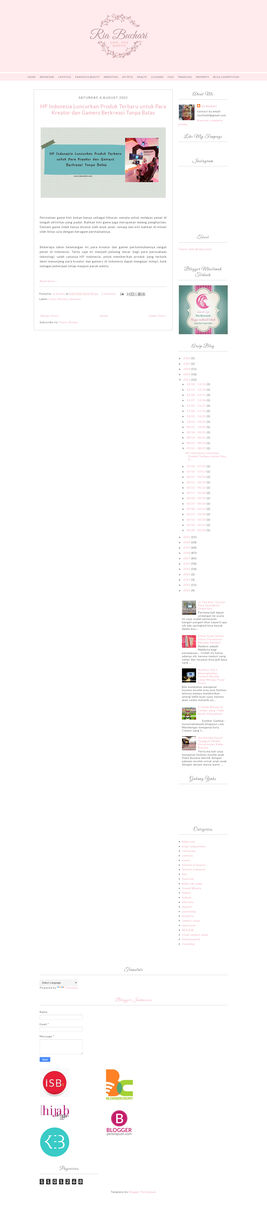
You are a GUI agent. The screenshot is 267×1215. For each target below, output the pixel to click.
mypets (187, 906)
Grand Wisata (191, 888)
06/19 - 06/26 (197, 476)
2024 (187, 369)
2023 (187, 374)
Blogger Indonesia (133, 1000)
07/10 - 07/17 (197, 471)
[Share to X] (136, 294)
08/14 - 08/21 (197, 437)
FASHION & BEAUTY (87, 76)
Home (32, 76)
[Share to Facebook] (140, 294)
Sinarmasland (191, 939)
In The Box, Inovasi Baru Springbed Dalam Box (211, 605)
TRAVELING (185, 76)
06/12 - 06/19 (197, 482)
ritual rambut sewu (195, 934)
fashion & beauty (194, 865)
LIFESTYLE (64, 76)
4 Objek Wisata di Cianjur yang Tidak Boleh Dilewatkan (211, 710)
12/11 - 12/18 (197, 389)
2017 (187, 558)
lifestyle (62, 299)
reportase (75, 299)
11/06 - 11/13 (197, 411)
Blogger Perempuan (142, 1192)
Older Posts (157, 315)
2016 (187, 563)
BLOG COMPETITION (226, 76)
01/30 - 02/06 (197, 530)
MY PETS (127, 76)
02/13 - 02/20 (197, 519)
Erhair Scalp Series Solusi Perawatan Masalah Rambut (211, 639)
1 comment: (109, 293)
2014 (187, 574)
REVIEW (188, 930)
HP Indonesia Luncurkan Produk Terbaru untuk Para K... (205, 456)
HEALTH (142, 76)
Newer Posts (50, 315)
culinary (187, 855)
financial (188, 878)
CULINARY (157, 76)
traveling (188, 943)
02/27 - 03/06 (197, 514)
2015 (187, 568)
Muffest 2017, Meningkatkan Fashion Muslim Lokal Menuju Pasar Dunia (211, 676)
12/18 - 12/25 (197, 384)
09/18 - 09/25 (197, 432)
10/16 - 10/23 (197, 421)
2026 (187, 358)
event (52, 299)
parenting (189, 911)
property (188, 916)
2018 (187, 552)
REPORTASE (47, 76)
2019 (187, 547)
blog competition (194, 846)
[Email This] (129, 294)
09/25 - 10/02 (197, 427)
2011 (187, 590)
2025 (187, 363)
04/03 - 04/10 (197, 498)
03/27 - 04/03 (197, 503)
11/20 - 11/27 (197, 405)
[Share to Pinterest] (143, 294)
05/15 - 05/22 (197, 487)
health (186, 892)
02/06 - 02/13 (197, 524)
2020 (187, 542)
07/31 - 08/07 (197, 448)
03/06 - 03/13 (197, 508)
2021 (187, 537)
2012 (187, 584)
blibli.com (188, 841)
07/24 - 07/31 (197, 466)
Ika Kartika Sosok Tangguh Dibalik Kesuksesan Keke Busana (210, 742)
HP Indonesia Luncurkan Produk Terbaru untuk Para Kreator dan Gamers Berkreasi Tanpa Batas (103, 109)
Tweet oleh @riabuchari (195, 249)
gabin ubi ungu (192, 883)
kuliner (187, 897)
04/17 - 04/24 (197, 492)
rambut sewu (191, 920)
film (184, 874)
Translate (71, 987)
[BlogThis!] (132, 294)
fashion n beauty (193, 869)
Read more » (48, 281)
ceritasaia (189, 850)
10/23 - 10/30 (197, 416)
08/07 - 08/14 (197, 443)
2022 (187, 379)
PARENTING (111, 76)
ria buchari (209, 106)
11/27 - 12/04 (197, 400)
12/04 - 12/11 (197, 395)
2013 (187, 579)
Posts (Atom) (68, 322)
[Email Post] (121, 293)
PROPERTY (202, 76)
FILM (171, 76)
